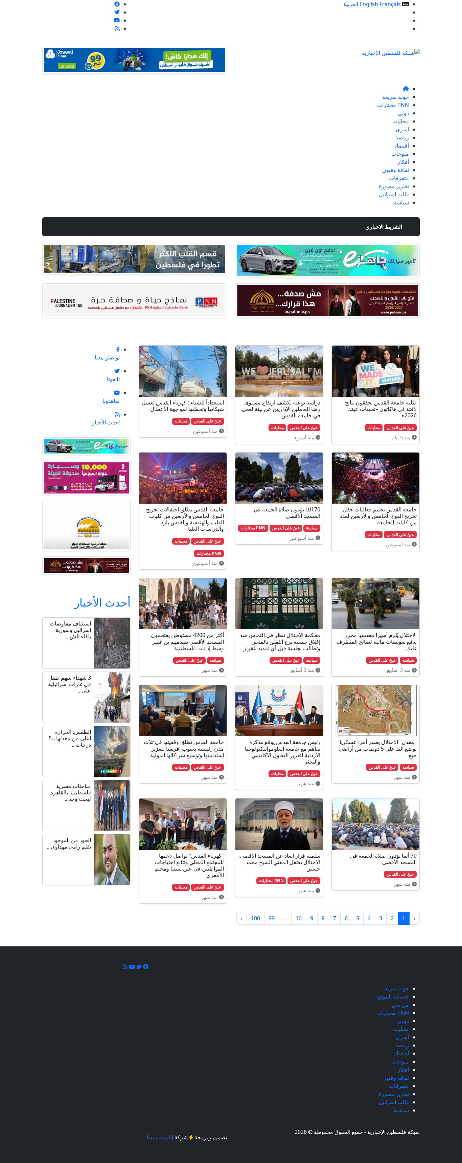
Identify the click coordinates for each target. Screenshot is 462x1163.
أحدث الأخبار (102, 602)
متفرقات (399, 178)
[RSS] (117, 28)
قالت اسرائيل (394, 194)
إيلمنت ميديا (160, 1137)
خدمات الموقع (393, 12)
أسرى (402, 129)
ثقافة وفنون (395, 170)
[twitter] (117, 12)
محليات (400, 121)
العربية (350, 4)
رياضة (402, 137)
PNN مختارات (393, 105)
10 (299, 918)
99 (272, 918)
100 (255, 918)
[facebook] (117, 4)
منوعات (400, 153)
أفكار (403, 162)
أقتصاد (401, 145)
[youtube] (117, 20)
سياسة (401, 202)
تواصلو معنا (396, 28)
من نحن (400, 20)
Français (390, 4)
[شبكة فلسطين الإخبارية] (391, 50)
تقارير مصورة (394, 186)
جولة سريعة (395, 97)
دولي (403, 113)
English (369, 4)
